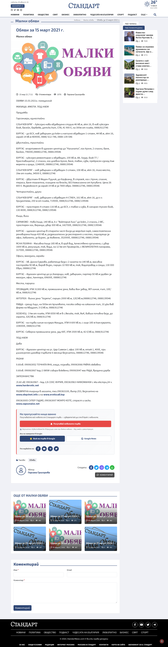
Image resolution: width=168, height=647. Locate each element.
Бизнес (124, 632)
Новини (77, 20)
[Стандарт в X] (56, 448)
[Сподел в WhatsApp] (112, 467)
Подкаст (64, 632)
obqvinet (28, 394)
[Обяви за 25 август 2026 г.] (30, 539)
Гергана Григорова (76, 94)
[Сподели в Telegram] (107, 467)
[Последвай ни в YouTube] (141, 624)
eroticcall (55, 394)
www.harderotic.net (27, 385)
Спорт (144, 632)
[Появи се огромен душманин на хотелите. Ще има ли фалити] (129, 50)
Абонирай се (17, 6)
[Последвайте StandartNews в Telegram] (21, 10)
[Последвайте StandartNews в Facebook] (12, 10)
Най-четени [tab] (130, 23)
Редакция (49, 644)
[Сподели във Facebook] (91, 467)
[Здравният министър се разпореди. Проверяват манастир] (129, 79)
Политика (35, 632)
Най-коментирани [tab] (134, 27)
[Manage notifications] (162, 641)
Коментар (19, 580)
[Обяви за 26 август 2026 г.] (101, 512)
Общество (50, 632)
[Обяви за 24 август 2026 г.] (65, 539)
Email (69, 570)
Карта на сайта (118, 644)
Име (16, 570)
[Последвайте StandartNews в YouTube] (18, 10)
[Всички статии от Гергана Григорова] (21, 470)
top (63, 394)
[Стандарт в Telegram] (50, 448)
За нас (22, 644)
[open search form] (155, 14)
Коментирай (106, 474)
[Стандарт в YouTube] (44, 448)
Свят (135, 632)
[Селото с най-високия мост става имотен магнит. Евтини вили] (129, 64)
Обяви (32, 460)
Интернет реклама (65, 644)
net (38, 404)
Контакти (103, 644)
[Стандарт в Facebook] (38, 448)
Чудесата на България (85, 632)
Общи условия (35, 644)
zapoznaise (29, 404)
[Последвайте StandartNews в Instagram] (15, 10)
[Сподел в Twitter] (96, 467)
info (35, 394)
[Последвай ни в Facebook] (135, 624)
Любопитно (109, 632)
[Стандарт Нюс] (24, 626)
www (19, 394)
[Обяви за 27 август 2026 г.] (65, 512)
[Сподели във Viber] (101, 467)
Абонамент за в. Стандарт (140, 644)
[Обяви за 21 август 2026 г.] (101, 539)
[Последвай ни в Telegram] (154, 624)
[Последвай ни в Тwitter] (148, 624)
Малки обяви (88, 20)
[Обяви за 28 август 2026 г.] (30, 512)
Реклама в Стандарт (87, 644)
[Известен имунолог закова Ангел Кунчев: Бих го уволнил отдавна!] (129, 36)
